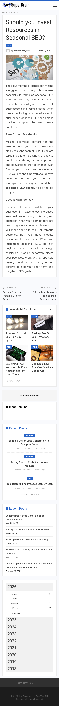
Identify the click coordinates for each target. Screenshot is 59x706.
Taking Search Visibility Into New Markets (27, 529)
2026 (12, 586)
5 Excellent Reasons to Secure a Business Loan (45, 296)
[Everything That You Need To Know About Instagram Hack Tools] (17, 353)
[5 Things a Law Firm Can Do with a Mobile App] (42, 353)
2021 (12, 648)
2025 (12, 620)
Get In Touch (25, 683)
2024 (12, 627)
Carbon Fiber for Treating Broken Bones (12, 296)
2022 (12, 641)
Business (29, 435)
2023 (12, 634)
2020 (12, 655)
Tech (9, 45)
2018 (12, 668)
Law (29, 478)
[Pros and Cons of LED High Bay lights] (17, 322)
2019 (12, 661)
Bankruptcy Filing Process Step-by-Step (29, 483)
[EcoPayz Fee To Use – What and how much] (42, 322)
